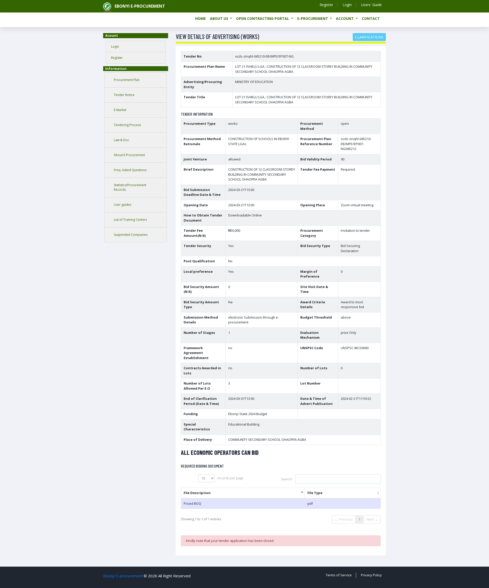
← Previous (343, 519)
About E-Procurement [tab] (129, 155)
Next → (372, 519)
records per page (230, 478)
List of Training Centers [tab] (130, 219)
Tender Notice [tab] (124, 95)
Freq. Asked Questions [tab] (130, 170)
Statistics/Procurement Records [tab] (130, 187)
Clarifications (369, 37)
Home (200, 18)
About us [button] (219, 18)
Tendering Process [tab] (127, 125)
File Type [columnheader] (314, 492)
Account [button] (345, 18)
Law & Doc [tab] (121, 140)
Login (347, 4)
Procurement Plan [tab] (127, 80)
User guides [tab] (122, 204)
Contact (371, 18)
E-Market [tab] (120, 110)
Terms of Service (339, 575)
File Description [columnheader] (197, 492)
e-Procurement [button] (313, 18)
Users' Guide (371, 4)
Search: (287, 479)
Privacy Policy (371, 575)
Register (326, 4)
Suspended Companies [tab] (130, 235)
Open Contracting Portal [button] (263, 18)
